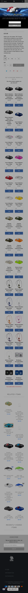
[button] (26, 7)
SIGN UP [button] (15, 25)
